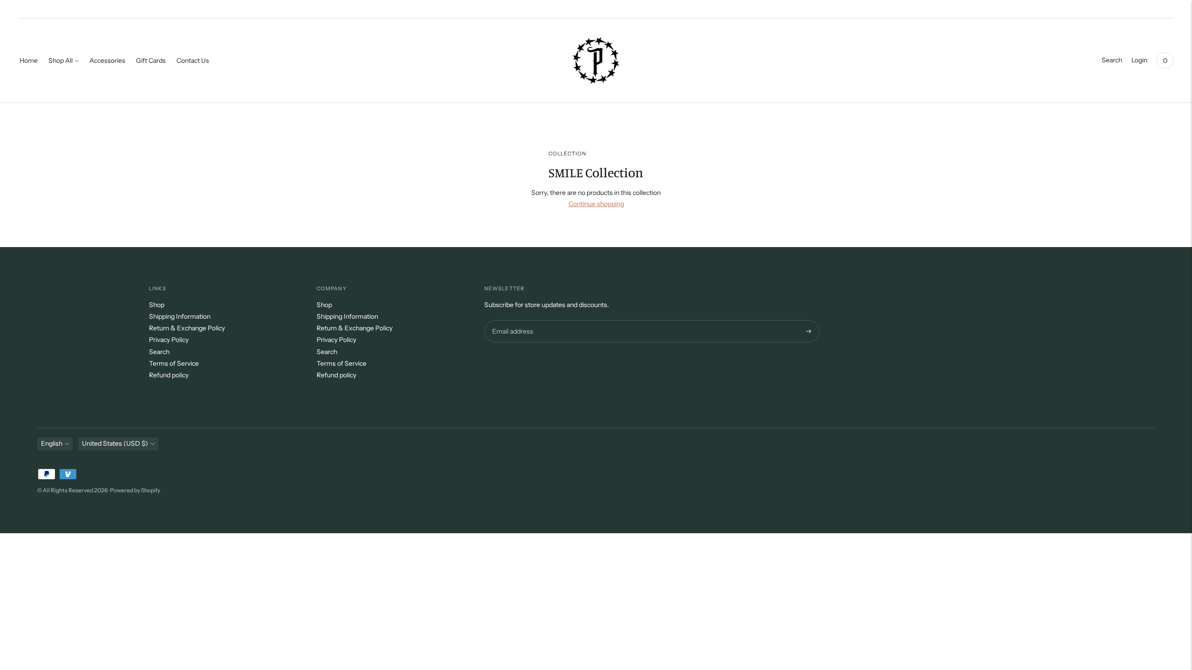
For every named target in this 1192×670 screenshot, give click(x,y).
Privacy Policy (169, 339)
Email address (511, 320)
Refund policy (169, 375)
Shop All (60, 60)
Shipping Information (179, 316)
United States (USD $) (115, 443)
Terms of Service (174, 363)
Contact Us (192, 60)
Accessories (107, 60)
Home (29, 60)
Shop (156, 305)
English (51, 443)
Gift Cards (151, 60)
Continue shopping (596, 204)
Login (1139, 60)
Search (159, 352)
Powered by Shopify (135, 490)
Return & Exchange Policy (187, 328)
